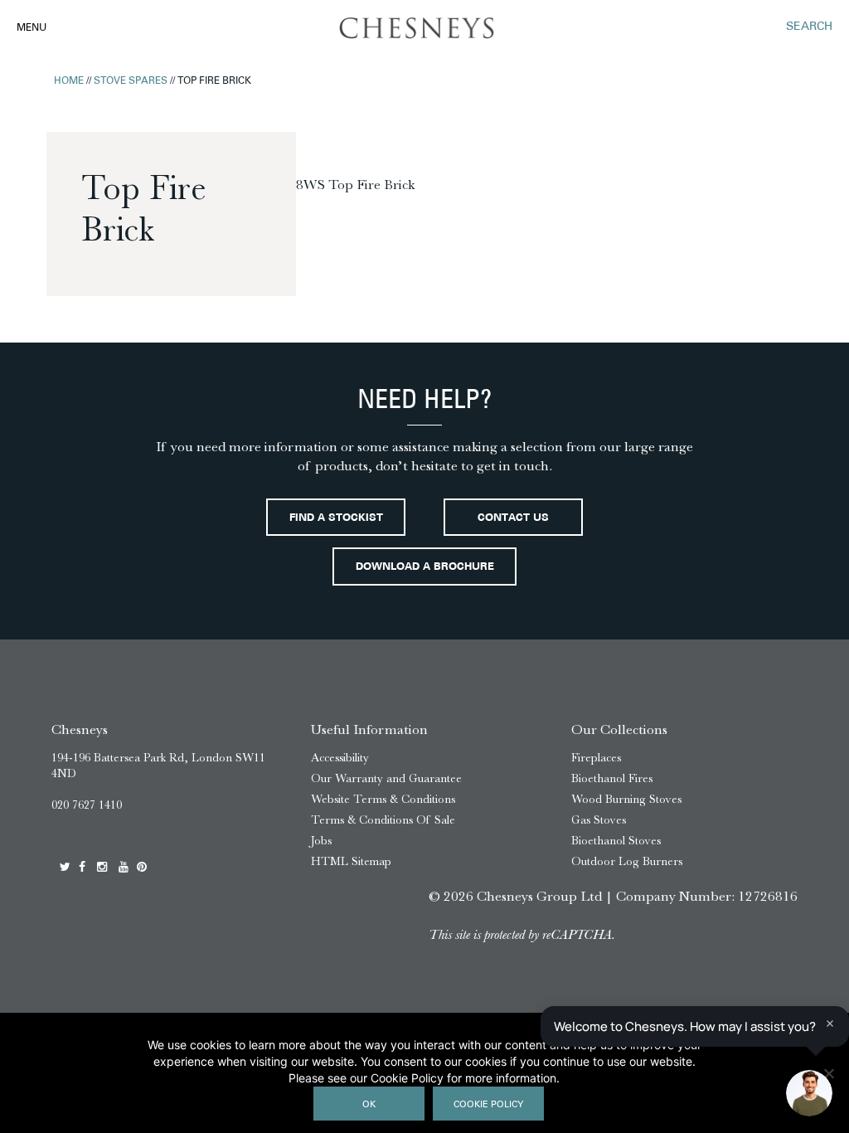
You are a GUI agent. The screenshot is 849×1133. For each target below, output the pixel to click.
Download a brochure (425, 567)
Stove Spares (130, 81)
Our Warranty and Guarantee (386, 778)
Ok (369, 1105)
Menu (31, 28)
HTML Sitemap (351, 861)
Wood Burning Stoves (626, 799)
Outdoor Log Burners (626, 861)
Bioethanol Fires (612, 778)
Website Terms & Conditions (383, 799)
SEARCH (809, 27)
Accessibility (340, 758)
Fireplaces (596, 758)
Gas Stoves (598, 820)
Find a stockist (336, 518)
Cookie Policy (488, 1105)
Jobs (321, 841)
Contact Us (513, 518)
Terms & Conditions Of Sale (383, 820)
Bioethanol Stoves (616, 841)
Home (69, 81)
